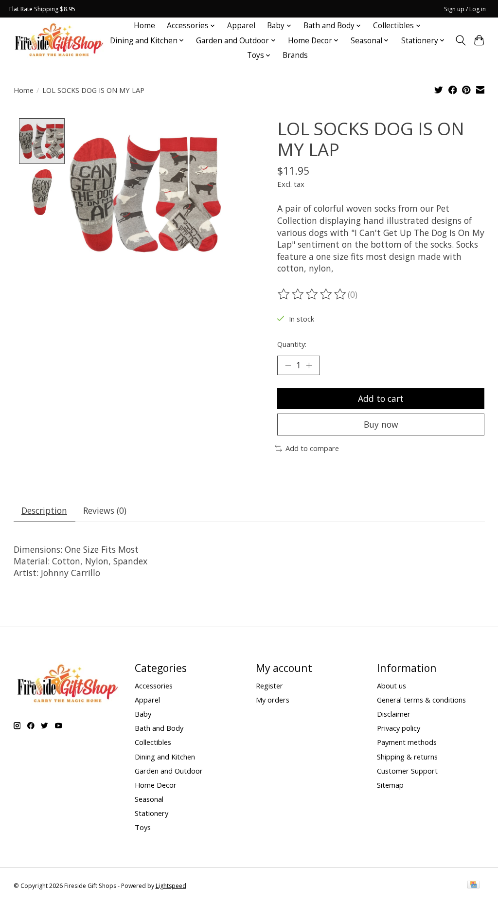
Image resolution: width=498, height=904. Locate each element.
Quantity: (291, 344)
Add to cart (381, 398)
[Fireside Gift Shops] (59, 40)
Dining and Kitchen (165, 756)
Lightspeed (171, 886)
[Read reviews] (312, 294)
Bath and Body (159, 728)
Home (144, 25)
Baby (143, 714)
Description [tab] (44, 510)
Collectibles (153, 742)
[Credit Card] (473, 885)
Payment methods (407, 742)
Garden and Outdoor (169, 771)
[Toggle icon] (460, 40)
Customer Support (407, 771)
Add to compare (312, 448)
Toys (143, 827)
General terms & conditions (421, 700)
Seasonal (149, 799)
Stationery (151, 813)
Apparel (241, 25)
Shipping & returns (407, 756)
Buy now (381, 424)
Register (269, 685)
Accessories (154, 685)
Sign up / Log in (465, 9)
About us (391, 685)
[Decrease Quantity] (288, 365)
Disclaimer (393, 714)
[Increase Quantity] (309, 365)
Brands (295, 55)
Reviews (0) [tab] (104, 510)
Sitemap (390, 785)
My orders (272, 700)
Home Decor (156, 785)
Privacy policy (398, 728)
